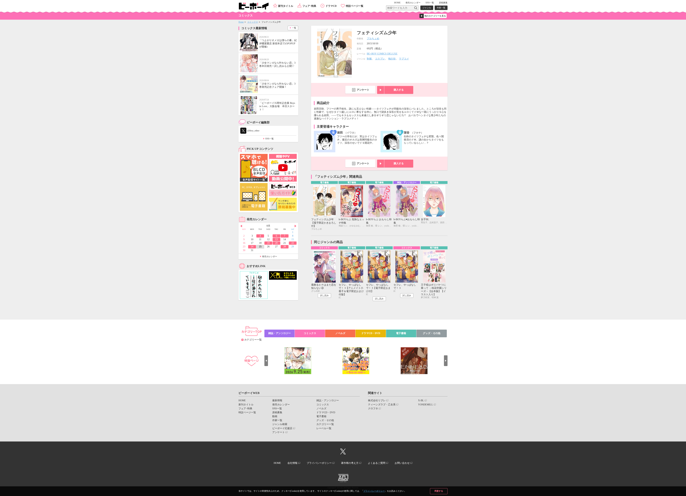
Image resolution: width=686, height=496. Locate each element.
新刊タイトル (285, 6)
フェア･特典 (309, 6)
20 (276, 243)
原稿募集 (443, 2)
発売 (413, 2)
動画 (274, 416)
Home (241, 22)
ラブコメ (404, 58)
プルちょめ (373, 38)
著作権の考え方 (350, 463)
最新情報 (277, 400)
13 (276, 239)
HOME (397, 2)
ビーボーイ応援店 (282, 428)
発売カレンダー (269, 256)
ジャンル (426, 7)
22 (292, 243)
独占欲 (392, 58)
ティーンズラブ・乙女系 (382, 404)
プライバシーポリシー (374, 491)
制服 (369, 58)
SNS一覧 (430, 2)
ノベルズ (340, 333)
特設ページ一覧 (354, 6)
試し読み (324, 295)
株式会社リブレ (377, 400)
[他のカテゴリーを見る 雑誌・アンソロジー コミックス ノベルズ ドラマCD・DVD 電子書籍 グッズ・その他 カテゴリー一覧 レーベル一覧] (433, 16)
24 (252, 246)
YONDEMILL (425, 404)
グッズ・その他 (431, 333)
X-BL (421, 400)
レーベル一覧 (323, 428)
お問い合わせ (402, 463)
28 (284, 246)
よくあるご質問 (376, 463)
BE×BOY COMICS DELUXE (382, 53)
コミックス (252, 22)
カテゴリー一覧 (253, 339)
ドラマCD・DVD (370, 333)
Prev (241, 226)
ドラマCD (331, 6)
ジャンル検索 (279, 424)
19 (268, 243)
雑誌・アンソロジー (279, 333)
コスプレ (380, 58)
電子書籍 (401, 333)
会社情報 (292, 463)
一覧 (294, 28)
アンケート (363, 89)
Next (295, 226)
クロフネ (373, 408)
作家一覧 (441, 7)
